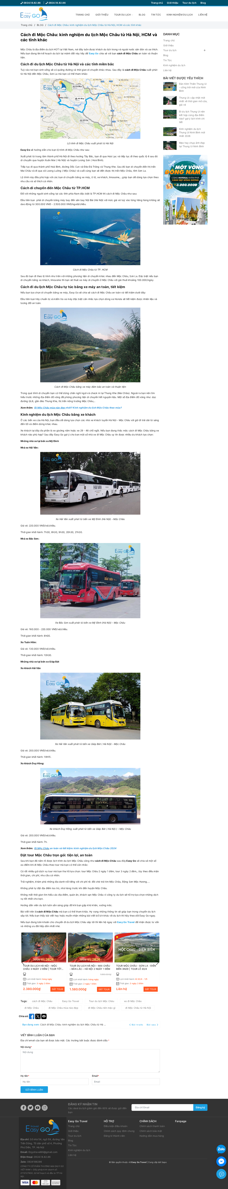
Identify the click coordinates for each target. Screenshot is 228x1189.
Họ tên (25, 1075)
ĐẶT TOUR (57, 989)
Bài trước (138, 1024)
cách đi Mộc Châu (42, 1001)
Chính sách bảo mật (151, 1131)
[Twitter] (30, 1108)
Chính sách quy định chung (119, 1131)
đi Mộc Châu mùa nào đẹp (63, 1007)
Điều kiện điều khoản (115, 1126)
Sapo (164, 1162)
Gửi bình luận (34, 1089)
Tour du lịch (189, 2)
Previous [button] (23, 962)
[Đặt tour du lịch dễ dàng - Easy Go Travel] (34, 13)
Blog (203, 2)
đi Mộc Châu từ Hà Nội (138, 1007)
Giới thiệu (172, 2)
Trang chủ (157, 2)
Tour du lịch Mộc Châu (101, 1001)
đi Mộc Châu (32, 1007)
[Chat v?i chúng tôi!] (221, 1161)
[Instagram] (45, 1108)
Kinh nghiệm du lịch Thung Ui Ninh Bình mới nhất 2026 (192, 132)
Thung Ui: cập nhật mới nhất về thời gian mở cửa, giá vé (193, 101)
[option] (43, 963)
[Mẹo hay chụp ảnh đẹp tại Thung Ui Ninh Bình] (170, 145)
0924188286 (34, 1161)
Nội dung (26, 1046)
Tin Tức (156, 14)
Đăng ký (200, 1107)
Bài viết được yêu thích (183, 78)
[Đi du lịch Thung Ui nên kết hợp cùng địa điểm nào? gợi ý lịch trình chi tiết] (170, 114)
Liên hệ (202, 14)
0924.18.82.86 (32, 2)
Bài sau (151, 1024)
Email (95, 1075)
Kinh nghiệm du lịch (180, 14)
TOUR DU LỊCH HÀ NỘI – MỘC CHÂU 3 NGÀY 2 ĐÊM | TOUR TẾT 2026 (42, 969)
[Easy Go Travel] (185, 190)
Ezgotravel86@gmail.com (43, 1152)
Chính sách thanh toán (152, 1126)
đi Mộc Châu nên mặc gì (102, 1007)
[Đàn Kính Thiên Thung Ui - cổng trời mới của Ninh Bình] (170, 86)
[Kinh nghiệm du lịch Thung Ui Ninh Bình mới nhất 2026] (170, 131)
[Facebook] (23, 1108)
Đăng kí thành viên (114, 1135)
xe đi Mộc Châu (133, 1001)
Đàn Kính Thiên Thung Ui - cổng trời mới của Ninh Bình (192, 87)
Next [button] (157, 962)
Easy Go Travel (70, 1001)
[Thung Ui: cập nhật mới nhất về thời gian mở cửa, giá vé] (170, 100)
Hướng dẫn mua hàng (152, 1135)
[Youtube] (38, 1108)
